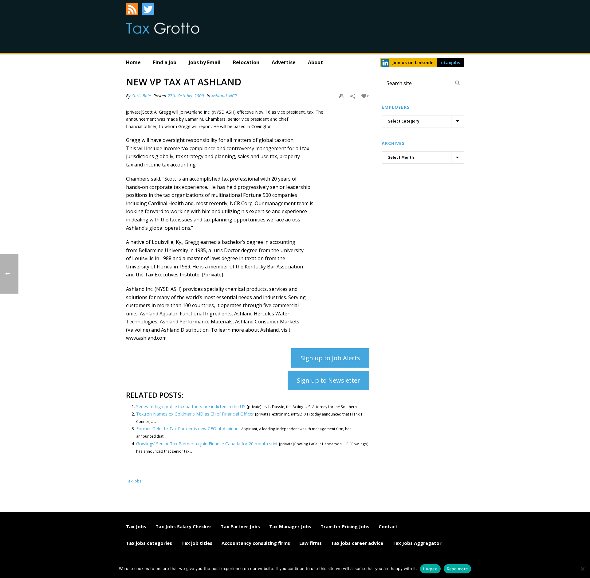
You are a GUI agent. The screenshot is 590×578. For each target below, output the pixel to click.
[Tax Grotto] (162, 28)
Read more (457, 568)
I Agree (430, 568)
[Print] (341, 95)
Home (133, 62)
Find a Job (164, 62)
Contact (388, 526)
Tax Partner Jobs (240, 526)
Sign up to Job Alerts (330, 358)
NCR (233, 96)
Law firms (310, 543)
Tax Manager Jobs (290, 526)
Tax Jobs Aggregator (417, 543)
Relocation (246, 62)
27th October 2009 (185, 96)
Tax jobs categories (149, 543)
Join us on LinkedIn (413, 62)
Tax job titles (196, 543)
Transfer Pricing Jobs (345, 526)
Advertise (284, 62)
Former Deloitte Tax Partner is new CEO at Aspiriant (188, 429)
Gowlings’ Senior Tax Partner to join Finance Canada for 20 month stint (207, 444)
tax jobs (134, 481)
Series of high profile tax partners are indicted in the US (191, 406)
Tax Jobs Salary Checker (183, 526)
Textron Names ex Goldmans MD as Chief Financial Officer (195, 414)
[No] (582, 569)
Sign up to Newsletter (328, 380)
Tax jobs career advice (357, 543)
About (315, 62)
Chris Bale (141, 96)
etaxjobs (450, 62)
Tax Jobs (136, 526)
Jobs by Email (205, 62)
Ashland (219, 96)
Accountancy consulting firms (256, 543)
